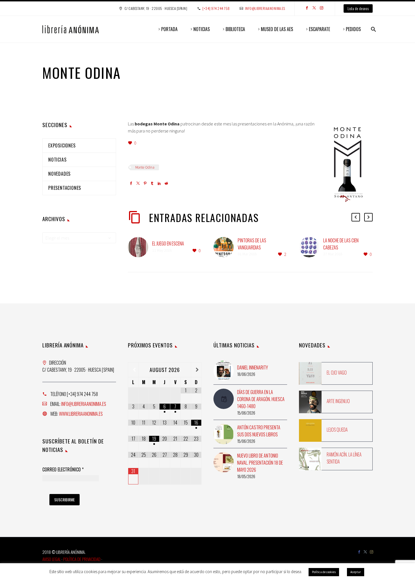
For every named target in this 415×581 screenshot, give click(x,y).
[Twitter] (314, 8)
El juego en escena (168, 243)
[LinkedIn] (159, 184)
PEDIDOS (353, 29)
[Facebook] (307, 8)
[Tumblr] (152, 184)
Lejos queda (337, 429)
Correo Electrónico (63, 470)
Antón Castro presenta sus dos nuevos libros (258, 431)
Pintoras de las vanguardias (252, 244)
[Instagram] (321, 8)
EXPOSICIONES (62, 145)
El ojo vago (337, 372)
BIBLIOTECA (235, 29)
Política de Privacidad (82, 559)
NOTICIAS (201, 29)
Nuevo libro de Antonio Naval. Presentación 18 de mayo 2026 (260, 462)
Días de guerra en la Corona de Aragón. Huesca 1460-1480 (261, 399)
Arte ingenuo (338, 401)
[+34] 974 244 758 (216, 8)
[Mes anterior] (133, 369)
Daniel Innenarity (252, 367)
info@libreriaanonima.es (265, 8)
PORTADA (169, 29)
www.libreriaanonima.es (81, 413)
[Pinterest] (145, 184)
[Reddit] (166, 184)
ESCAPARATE (319, 29)
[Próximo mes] (196, 369)
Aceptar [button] (355, 572)
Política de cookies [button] (324, 572)
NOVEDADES (59, 173)
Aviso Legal (51, 559)
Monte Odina (144, 167)
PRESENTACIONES (64, 187)
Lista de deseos (358, 8)
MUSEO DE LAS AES (277, 29)
